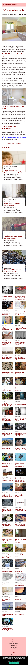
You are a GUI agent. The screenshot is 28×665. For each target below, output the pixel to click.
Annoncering (14, 654)
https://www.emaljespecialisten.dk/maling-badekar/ (14, 137)
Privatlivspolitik (16, 663)
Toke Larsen (14, 166)
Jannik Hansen (13, 14)
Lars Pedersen (15, 232)
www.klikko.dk (15, 649)
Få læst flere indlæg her (14, 143)
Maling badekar (22, 14)
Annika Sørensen (15, 199)
